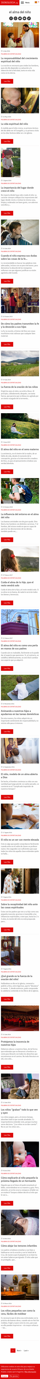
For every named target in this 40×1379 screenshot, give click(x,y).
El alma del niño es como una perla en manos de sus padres (19, 647)
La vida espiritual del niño (14, 123)
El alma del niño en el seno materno (20, 449)
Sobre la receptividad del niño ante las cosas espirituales (19, 906)
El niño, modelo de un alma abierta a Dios (19, 775)
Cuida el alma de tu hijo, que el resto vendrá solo (17, 584)
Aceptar (4, 1376)
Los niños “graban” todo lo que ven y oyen (19, 1111)
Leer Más (7, 81)
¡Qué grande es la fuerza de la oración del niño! (16, 977)
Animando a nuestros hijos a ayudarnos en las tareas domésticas (20, 712)
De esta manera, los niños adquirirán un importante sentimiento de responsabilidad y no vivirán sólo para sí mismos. (19, 720)
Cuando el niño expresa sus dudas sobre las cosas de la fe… (19, 257)
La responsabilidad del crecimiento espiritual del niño (19, 60)
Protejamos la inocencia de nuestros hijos (15, 1043)
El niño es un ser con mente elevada (20, 839)
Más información (30, 1372)
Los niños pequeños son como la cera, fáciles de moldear (18, 1312)
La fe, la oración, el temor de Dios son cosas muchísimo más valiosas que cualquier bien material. (18, 333)
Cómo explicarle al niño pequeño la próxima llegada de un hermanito (19, 1179)
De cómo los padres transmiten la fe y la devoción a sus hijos (20, 325)
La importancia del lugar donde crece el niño (17, 189)
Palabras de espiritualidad (11, 54)
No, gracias (14, 1376)
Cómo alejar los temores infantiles (19, 1245)
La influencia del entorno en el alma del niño (20, 516)
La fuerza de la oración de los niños (19, 386)
